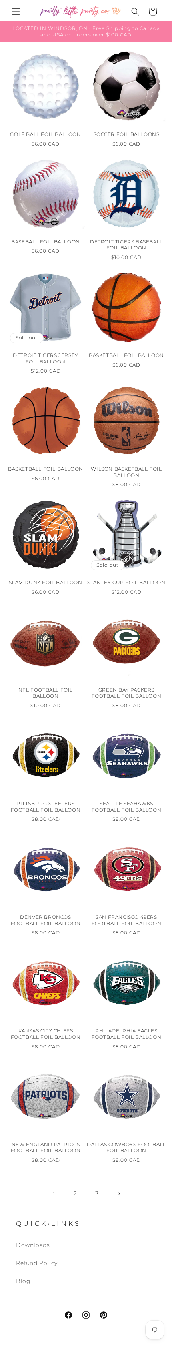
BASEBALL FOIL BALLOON (45, 242)
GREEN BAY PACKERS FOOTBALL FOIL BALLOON (127, 693)
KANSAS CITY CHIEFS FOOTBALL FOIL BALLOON (46, 1034)
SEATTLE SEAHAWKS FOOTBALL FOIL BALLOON (127, 806)
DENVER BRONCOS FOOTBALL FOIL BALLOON (46, 920)
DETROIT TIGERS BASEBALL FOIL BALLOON (126, 245)
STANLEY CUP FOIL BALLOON (126, 582)
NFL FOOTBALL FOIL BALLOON (45, 693)
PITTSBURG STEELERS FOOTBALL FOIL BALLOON (46, 806)
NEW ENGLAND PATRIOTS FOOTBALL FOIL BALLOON (46, 1147)
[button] (16, 11)
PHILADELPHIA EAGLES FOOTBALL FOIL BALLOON (127, 1034)
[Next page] (118, 1194)
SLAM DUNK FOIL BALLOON (45, 582)
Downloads (33, 1245)
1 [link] (54, 1194)
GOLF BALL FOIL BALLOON (45, 134)
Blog (23, 1281)
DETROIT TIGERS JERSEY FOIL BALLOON (45, 358)
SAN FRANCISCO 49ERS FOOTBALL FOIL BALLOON (127, 920)
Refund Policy (37, 1263)
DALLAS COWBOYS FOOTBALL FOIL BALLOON (126, 1147)
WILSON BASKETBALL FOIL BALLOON (126, 472)
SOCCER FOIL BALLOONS (127, 134)
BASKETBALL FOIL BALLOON (126, 355)
